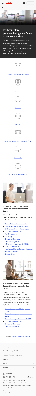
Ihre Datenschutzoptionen (18, 175)
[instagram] (7, 377)
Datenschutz (6, 382)
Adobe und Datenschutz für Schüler (17, 244)
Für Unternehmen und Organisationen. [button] (13, 355)
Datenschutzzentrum (8, 8)
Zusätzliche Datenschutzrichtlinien (16, 226)
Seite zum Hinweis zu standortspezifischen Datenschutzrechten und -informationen (19, 249)
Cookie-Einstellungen (26, 382)
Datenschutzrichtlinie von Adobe (18, 74)
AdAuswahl (7, 392)
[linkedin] (13, 377)
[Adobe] (9, 3)
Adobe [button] (5, 363)
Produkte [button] (5, 367)
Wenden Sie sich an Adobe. (21, 336)
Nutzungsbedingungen (15, 382)
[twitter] (10, 377)
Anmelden (31, 3)
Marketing (8, 236)
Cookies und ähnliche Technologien (17, 229)
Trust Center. (18, 158)
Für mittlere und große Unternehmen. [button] (13, 351)
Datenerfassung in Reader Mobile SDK (18, 319)
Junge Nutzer (18, 91)
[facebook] (4, 377)
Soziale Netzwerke (11, 234)
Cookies (18, 108)
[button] (24, 2)
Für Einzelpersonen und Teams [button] (11, 347)
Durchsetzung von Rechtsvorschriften (18, 141)
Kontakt (18, 124)
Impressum (23, 380)
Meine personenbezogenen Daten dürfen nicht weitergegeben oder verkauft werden (17, 386)
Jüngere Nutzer (10, 254)
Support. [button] (5, 359)
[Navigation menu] (3, 3)
